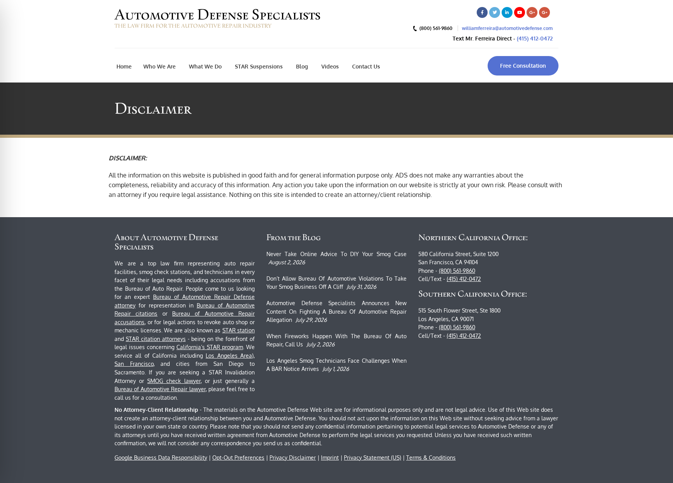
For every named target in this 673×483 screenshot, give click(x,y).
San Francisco (134, 363)
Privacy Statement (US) (372, 457)
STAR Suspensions (258, 66)
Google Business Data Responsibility (161, 457)
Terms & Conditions (431, 457)
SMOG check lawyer (173, 381)
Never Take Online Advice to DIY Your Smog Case (336, 254)
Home (124, 66)
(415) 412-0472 (535, 38)
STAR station (238, 330)
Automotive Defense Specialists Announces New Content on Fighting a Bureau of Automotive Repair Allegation (336, 311)
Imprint (330, 457)
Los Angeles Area (229, 355)
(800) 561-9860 (457, 270)
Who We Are (159, 66)
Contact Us (365, 66)
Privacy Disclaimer (293, 457)
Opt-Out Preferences (238, 457)
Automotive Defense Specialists (218, 14)
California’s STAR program (209, 347)
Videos (329, 66)
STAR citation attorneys (156, 338)
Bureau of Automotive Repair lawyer (160, 389)
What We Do (204, 66)
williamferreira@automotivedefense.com (507, 28)
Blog (301, 66)
